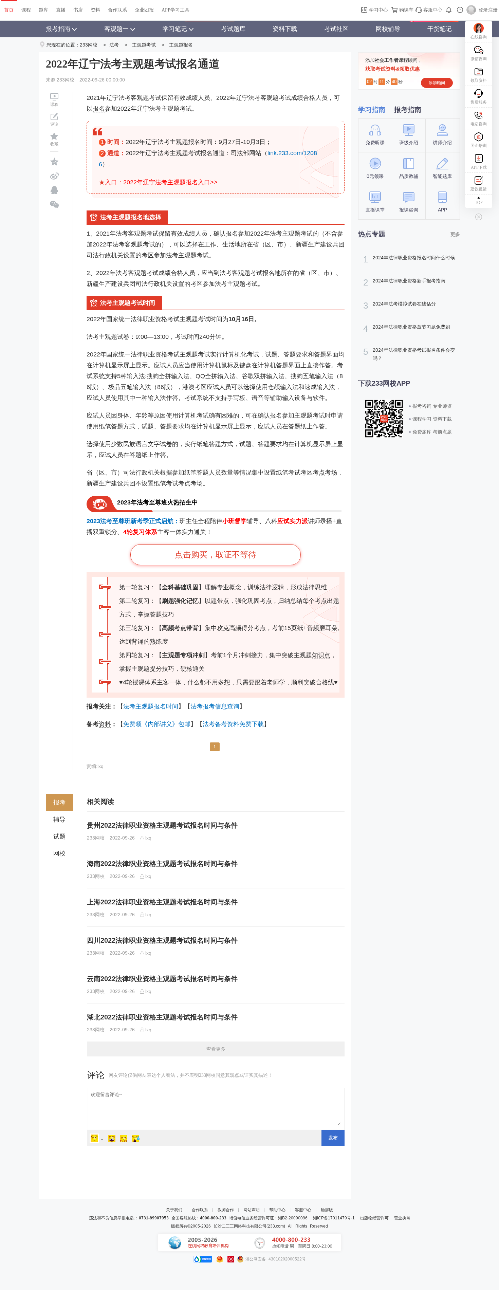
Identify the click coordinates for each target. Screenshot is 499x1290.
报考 (59, 802)
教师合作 (226, 1210)
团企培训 (478, 145)
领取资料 (478, 80)
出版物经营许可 (374, 1218)
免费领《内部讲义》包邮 (156, 724)
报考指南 (58, 28)
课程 (26, 10)
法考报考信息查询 (214, 706)
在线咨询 (478, 37)
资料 (95, 10)
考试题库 (233, 28)
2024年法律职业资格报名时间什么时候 (409, 259)
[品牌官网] (202, 1259)
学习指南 (371, 109)
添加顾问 (437, 82)
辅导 (59, 819)
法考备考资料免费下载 (233, 724)
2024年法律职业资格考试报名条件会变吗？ (409, 354)
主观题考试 (144, 45)
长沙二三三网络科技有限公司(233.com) (249, 1226)
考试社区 (336, 28)
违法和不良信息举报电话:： (129, 1218)
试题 (59, 836)
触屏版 (327, 1210)
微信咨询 (478, 58)
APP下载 (479, 167)
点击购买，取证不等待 (215, 554)
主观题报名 (181, 45)
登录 (483, 10)
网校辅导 (388, 28)
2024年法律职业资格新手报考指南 (404, 282)
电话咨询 (478, 124)
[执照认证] (219, 1259)
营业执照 (402, 1218)
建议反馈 (478, 189)
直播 (61, 10)
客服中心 (432, 10)
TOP (479, 202)
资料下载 (285, 28)
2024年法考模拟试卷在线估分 (399, 305)
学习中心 (378, 10)
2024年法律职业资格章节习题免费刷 (406, 329)
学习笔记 (175, 28)
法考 (114, 45)
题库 (43, 10)
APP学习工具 (175, 10)
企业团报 (144, 10)
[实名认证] (230, 1259)
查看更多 (215, 1049)
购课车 (405, 10)
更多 (455, 234)
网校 (59, 853)
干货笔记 (439, 28)
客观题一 (116, 28)
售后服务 (478, 102)
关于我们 (174, 1210)
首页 (9, 10)
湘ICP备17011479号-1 (334, 1218)
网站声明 (251, 1210)
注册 (493, 10)
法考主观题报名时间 (150, 706)
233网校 (88, 45)
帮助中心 (277, 1210)
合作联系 (117, 10)
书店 (78, 10)
